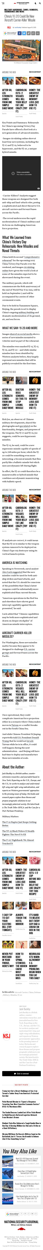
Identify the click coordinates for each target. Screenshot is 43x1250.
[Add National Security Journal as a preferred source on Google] (10, 33)
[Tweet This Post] (24, 33)
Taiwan (15, 725)
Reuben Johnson (21, 1201)
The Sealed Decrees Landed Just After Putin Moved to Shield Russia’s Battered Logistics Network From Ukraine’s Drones (21, 1115)
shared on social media (21, 334)
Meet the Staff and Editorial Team (17, 1242)
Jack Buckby (18, 27)
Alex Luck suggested (12, 572)
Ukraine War (15, 1240)
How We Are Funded (26, 1240)
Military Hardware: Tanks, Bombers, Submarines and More (22, 1237)
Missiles (13, 995)
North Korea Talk (24, 1239)
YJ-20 (20, 995)
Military (6, 995)
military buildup (27, 312)
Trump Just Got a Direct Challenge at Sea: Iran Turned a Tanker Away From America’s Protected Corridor (20, 1093)
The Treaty (34, 1239)
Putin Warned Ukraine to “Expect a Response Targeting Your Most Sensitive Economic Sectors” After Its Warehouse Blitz (21, 1104)
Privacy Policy (33, 1242)
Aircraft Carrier (21, 992)
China (31, 992)
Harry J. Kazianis (19, 1163)
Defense (37, 992)
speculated (24, 426)
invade (30, 741)
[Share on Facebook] (20, 33)
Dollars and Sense (12, 1239)
